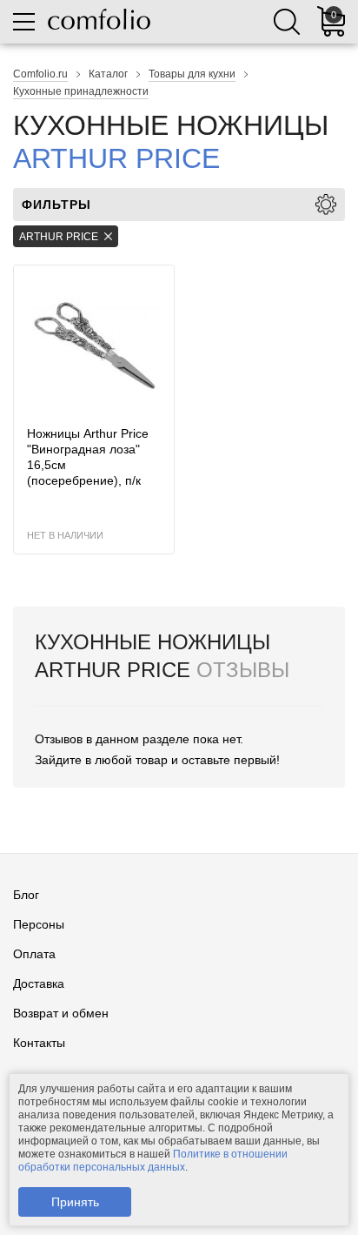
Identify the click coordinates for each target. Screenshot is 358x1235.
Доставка (38, 983)
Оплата (34, 954)
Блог (26, 895)
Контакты (39, 1043)
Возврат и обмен (61, 1013)
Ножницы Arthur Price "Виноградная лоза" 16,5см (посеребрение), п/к (88, 456)
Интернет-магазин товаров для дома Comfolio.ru (99, 19)
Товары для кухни (192, 74)
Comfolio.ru (40, 74)
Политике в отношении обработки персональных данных (153, 1160)
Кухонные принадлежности (81, 91)
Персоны (38, 924)
